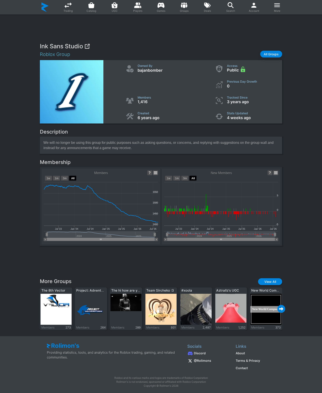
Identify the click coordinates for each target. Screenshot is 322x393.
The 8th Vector (53, 290)
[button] (271, 54)
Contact (242, 368)
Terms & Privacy (248, 360)
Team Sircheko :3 (160, 290)
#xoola (186, 290)
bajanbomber (150, 70)
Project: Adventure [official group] (103, 290)
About (240, 353)
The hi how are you (126, 290)
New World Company (267, 290)
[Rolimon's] (45, 7)
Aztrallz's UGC (227, 290)
